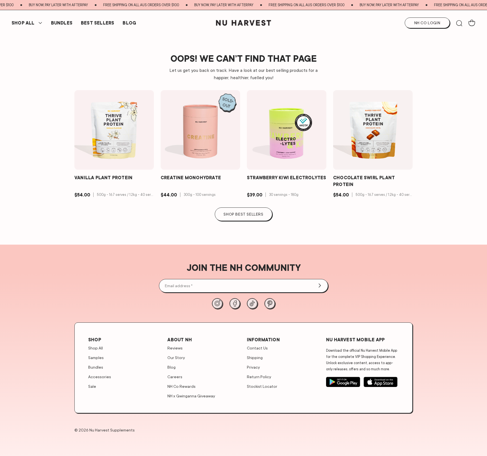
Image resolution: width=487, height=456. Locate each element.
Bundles (95, 367)
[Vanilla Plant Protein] (114, 130)
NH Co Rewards (181, 386)
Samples (96, 357)
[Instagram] (217, 303)
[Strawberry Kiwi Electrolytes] (286, 130)
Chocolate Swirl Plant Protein (364, 180)
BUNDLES (61, 23)
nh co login (427, 22)
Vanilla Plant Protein (103, 177)
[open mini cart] (472, 23)
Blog (129, 23)
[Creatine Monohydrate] (200, 130)
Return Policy (259, 376)
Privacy (253, 367)
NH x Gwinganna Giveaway (191, 396)
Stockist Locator (262, 386)
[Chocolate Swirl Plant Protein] (373, 130)
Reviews (175, 348)
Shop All (23, 23)
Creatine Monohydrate (191, 177)
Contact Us (257, 348)
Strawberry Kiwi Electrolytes (286, 177)
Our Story (176, 357)
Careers (174, 376)
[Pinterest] (269, 303)
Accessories (99, 376)
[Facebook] (234, 303)
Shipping (255, 357)
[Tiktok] (252, 303)
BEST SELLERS (97, 23)
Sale (92, 386)
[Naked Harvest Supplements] (243, 23)
